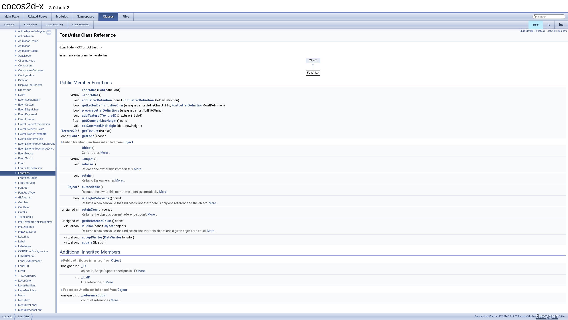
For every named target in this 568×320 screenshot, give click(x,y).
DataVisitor (112, 237)
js (549, 24)
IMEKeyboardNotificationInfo (35, 222)
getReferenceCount (96, 221)
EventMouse (25, 153)
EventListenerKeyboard (32, 134)
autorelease (91, 187)
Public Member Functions (532, 31)
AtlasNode (24, 55)
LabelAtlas (24, 246)
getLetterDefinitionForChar (102, 105)
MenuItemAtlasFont (29, 310)
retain (86, 175)
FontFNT (23, 187)
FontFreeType (26, 192)
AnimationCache (28, 50)
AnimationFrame (28, 41)
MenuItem (24, 300)
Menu (21, 295)
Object (128, 142)
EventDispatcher (28, 109)
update (87, 242)
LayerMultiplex (27, 290)
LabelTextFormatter (29, 261)
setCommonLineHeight (99, 126)
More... (105, 152)
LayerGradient (27, 285)
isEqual (87, 226)
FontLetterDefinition (30, 168)
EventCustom (26, 104)
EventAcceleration (29, 99)
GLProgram (25, 197)
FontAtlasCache (27, 178)
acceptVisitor (92, 237)
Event (21, 94)
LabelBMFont (26, 256)
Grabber (23, 202)
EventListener (26, 119)
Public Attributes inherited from (92, 260)
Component (25, 65)
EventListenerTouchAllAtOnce (36, 148)
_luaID (85, 277)
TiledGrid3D (25, 217)
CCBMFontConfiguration (33, 251)
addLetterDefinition (97, 100)
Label (21, 241)
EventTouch (25, 158)
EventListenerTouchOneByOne (36, 143)
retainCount (91, 209)
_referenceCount (93, 295)
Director (23, 80)
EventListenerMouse (30, 138)
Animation (24, 46)
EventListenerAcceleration (34, 124)
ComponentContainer (31, 70)
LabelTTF (24, 266)
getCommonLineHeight (99, 120)
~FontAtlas (90, 95)
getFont (88, 136)
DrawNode (24, 90)
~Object (88, 159)
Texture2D (108, 115)
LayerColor (25, 280)
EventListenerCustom (31, 129)
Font (21, 163)
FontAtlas (24, 173)
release (87, 164)
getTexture (90, 131)
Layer (21, 270)
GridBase (24, 207)
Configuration (26, 75)
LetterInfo (24, 236)
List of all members (557, 31)
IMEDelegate (26, 226)
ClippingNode (26, 60)
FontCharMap (26, 182)
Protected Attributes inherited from (95, 290)
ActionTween (26, 36)
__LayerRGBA (27, 275)
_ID (83, 266)
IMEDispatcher (27, 231)
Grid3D (22, 212)
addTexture (90, 115)
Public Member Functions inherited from (98, 142)
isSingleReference (95, 198)
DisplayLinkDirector (30, 85)
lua (561, 24)
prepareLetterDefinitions (100, 110)
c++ (536, 24)
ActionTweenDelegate (31, 31)
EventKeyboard (27, 114)
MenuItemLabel (27, 305)
